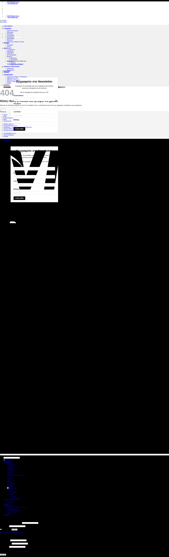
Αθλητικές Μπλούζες (13, 80)
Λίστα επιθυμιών (9, 135)
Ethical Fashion (8, 118)
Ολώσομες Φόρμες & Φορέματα (17, 77)
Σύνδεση (14, 529)
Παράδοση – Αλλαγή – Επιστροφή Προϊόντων (18, 127)
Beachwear (10, 70)
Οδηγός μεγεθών (9, 124)
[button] (5, 48)
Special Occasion (12, 30)
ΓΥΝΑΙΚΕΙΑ (7, 28)
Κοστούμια (10, 61)
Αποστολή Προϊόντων (11, 13)
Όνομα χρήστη (5, 540)
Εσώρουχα (10, 486)
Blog (5, 11)
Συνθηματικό (4, 526)
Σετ (8, 43)
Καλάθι (6, 136)
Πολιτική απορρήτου (10, 130)
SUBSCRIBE (19, 129)
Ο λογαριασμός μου (10, 133)
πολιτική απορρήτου (22, 551)
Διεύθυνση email (5, 543)
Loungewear (11, 49)
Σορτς (9, 46)
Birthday (16, 120)
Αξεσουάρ (10, 51)
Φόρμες (9, 490)
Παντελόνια (10, 35)
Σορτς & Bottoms (12, 81)
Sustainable (12, 488)
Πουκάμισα (10, 37)
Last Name (17, 111)
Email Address (18, 95)
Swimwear (10, 68)
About (6, 10)
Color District (8, 26)
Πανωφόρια (10, 38)
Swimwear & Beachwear (12, 66)
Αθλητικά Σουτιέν (12, 78)
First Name (17, 103)
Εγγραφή (3, 554)
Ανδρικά (6, 72)
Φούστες (9, 40)
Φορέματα (10, 32)
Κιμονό (9, 48)
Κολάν (9, 83)
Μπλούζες (10, 34)
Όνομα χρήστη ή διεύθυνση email (11, 523)
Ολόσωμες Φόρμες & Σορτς (15, 42)
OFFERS (6, 85)
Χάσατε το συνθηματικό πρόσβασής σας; (12, 532)
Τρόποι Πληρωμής (9, 129)
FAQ (5, 116)
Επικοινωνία (7, 121)
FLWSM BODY (8, 75)
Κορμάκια (10, 45)
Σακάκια (13, 63)
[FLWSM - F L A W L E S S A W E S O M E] (3, 21)
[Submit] (0, 110)
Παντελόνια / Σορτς (16, 64)
